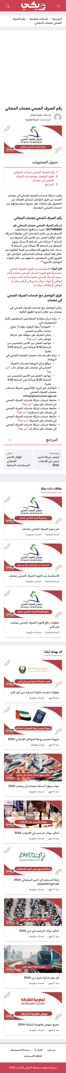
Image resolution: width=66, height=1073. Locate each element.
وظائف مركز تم (43, 285)
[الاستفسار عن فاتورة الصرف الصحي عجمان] (33, 565)
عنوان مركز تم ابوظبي (39, 281)
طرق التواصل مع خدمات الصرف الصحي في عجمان (37, 178)
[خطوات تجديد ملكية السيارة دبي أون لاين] (33, 681)
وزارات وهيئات (37, 744)
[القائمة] (58, 6)
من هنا (32, 339)
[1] (42, 261)
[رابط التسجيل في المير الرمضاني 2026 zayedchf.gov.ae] (33, 870)
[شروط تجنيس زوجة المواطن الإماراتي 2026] (33, 728)
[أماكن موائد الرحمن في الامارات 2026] (33, 822)
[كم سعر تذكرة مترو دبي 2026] (33, 966)
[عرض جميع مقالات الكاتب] (57, 117)
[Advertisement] (33, 69)
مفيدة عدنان (36, 114)
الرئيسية (57, 18)
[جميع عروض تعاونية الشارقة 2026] (33, 1013)
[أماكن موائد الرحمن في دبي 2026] (33, 919)
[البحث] (7, 6)
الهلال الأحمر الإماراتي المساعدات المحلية (18, 461)
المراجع (51, 184)
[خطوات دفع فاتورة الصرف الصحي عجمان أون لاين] (33, 613)
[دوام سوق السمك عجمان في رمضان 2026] (33, 775)
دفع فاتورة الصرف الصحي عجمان (32, 272)
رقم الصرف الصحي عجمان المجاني (36, 172)
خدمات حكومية (38, 18)
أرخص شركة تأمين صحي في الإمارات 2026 (48, 461)
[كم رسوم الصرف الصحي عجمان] (33, 518)
